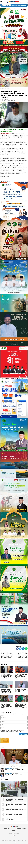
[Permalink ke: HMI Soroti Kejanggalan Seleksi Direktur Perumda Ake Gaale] (21, 684)
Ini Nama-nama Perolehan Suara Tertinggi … (15, 800)
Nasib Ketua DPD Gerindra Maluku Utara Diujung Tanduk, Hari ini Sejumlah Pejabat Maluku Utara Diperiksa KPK (22, 656)
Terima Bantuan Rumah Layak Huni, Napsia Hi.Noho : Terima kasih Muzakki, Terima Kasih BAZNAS (6, 705)
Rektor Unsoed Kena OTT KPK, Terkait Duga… (14, 770)
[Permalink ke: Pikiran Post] (1, 99)
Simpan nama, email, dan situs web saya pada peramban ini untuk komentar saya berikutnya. (12, 731)
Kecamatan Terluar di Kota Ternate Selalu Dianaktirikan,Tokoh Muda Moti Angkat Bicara (6, 691)
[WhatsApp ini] (26, 648)
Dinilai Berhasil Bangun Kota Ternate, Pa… (15, 810)
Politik (7, 808)
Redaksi (14, 830)
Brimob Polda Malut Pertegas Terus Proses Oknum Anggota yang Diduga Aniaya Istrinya (6, 676)
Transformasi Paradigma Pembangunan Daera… (13, 766)
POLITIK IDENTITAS (11, 819)
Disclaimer (7, 828)
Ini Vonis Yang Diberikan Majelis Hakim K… (16, 805)
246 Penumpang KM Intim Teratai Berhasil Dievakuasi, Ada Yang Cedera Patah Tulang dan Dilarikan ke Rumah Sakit (21, 677)
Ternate (8, 798)
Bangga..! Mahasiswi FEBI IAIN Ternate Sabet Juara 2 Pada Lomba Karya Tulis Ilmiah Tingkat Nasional (6, 655)
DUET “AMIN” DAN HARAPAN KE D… (14, 814)
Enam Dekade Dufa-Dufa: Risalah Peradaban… (14, 775)
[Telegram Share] (23, 648)
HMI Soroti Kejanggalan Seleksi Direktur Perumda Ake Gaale (21, 690)
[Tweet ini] (20, 648)
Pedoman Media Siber (21, 828)
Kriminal (8, 803)
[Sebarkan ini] (17, 648)
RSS (14, 835)
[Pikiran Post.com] (14, 1)
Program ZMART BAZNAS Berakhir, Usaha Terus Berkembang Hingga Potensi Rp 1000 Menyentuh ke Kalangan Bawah (21, 706)
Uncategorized (3, 765)
